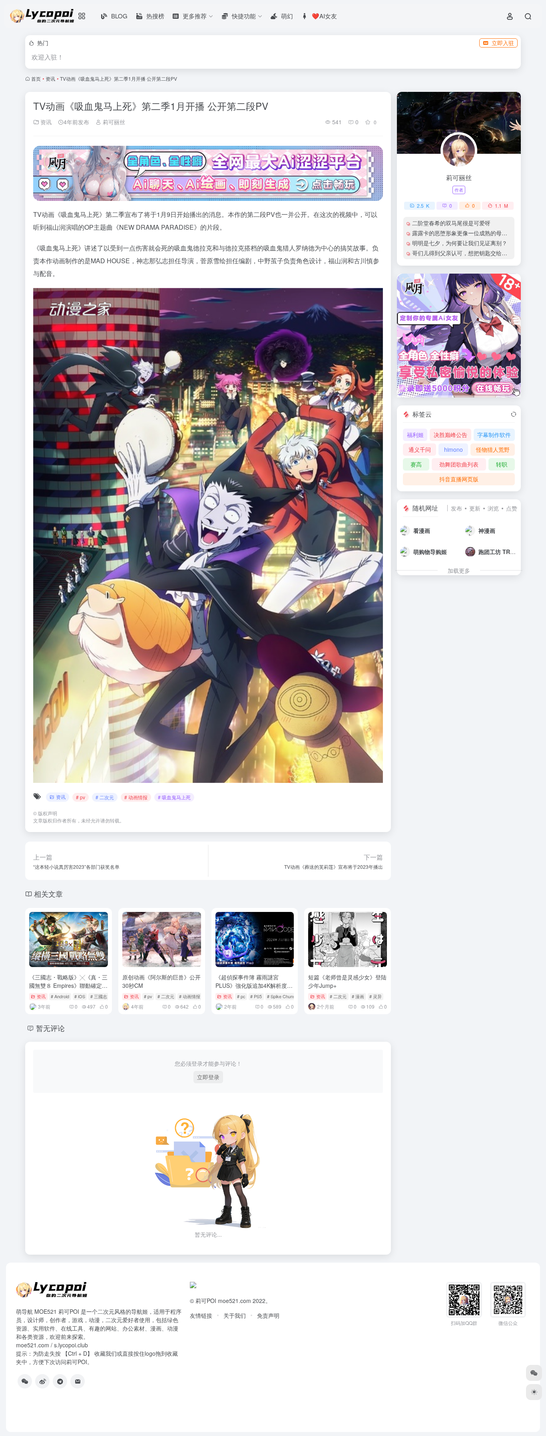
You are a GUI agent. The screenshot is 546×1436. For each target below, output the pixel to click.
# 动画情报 (135, 797)
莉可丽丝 (113, 122)
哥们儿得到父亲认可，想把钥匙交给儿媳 (462, 253)
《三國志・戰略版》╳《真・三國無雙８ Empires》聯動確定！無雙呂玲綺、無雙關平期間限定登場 (68, 989)
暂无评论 (50, 1028)
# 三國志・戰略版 (107, 996)
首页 (36, 78)
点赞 (511, 508)
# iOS (79, 996)
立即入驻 (503, 43)
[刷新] (513, 414)
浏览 (493, 508)
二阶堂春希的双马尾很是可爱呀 (451, 223)
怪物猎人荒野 (493, 449)
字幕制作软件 (494, 435)
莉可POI (205, 1301)
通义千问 (420, 449)
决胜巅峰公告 (450, 435)
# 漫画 (358, 996)
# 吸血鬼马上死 (174, 797)
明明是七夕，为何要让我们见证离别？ (459, 243)
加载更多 (459, 570)
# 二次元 (105, 797)
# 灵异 (375, 996)
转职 (501, 464)
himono (453, 449)
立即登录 (208, 1077)
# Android (60, 996)
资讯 (50, 78)
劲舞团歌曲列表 (458, 464)
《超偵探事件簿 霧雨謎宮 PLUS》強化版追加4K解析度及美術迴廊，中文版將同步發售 (254, 985)
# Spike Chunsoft (283, 996)
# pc (241, 996)
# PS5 (256, 996)
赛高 (416, 464)
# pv (80, 797)
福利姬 (415, 435)
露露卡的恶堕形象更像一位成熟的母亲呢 (462, 233)
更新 (474, 508)
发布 (456, 508)
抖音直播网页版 (458, 479)
